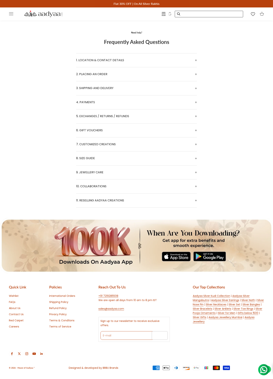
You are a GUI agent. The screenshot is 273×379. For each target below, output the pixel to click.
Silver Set (234, 304)
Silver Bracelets (202, 309)
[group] (136, 245)
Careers (14, 326)
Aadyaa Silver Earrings (225, 300)
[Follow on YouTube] (34, 354)
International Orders (62, 296)
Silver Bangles (251, 304)
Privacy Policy (58, 314)
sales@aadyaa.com (111, 309)
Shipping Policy (58, 302)
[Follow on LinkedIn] (41, 354)
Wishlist (14, 296)
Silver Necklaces (216, 304)
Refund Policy (58, 308)
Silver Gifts (199, 317)
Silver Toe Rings (243, 309)
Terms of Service (60, 326)
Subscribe (159, 335)
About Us (14, 308)
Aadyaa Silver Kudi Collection (211, 296)
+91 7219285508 (108, 296)
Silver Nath (248, 300)
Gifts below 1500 (248, 313)
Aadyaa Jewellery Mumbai (225, 317)
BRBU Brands (110, 368)
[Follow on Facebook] (12, 354)
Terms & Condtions (61, 320)
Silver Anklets (222, 309)
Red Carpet (16, 320)
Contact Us (16, 314)
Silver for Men (226, 313)
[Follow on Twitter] (19, 354)
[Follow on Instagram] (27, 354)
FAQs (12, 302)
